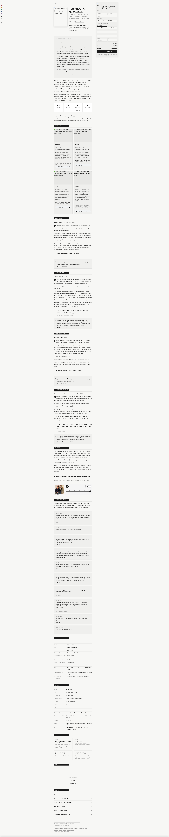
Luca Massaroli (82, 27)
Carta (102, 27)
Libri (62, 828)
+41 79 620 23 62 (65, 825)
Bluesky (68, 830)
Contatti (71, 828)
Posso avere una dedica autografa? (63, 802)
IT (1, 22)
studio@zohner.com (58, 825)
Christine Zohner (79, 22)
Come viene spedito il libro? (61, 798)
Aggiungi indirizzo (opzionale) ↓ (103, 23)
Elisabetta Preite (70, 665)
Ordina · (107, 51)
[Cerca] (1, 18)
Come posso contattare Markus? (62, 814)
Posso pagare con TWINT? (61, 810)
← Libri (55, 3)
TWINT (112, 27)
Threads (64, 830)
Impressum (76, 828)
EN (1, 24)
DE (1, 23)
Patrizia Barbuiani (83, 25)
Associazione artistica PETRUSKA (73, 822)
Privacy (80, 828)
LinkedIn (60, 830)
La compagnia (66, 828)
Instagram (56, 830)
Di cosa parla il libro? (59, 794)
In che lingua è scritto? (59, 806)
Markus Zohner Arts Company (59, 822)
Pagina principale (57, 828)
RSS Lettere (84, 828)
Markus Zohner (73, 25)
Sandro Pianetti (86, 28)
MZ (1, 2)
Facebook (72, 830)
